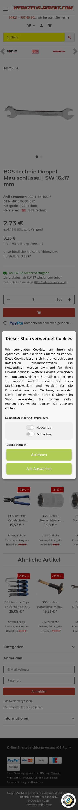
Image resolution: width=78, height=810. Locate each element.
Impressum (41, 417)
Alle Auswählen (39, 468)
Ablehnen (39, 454)
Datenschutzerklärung (18, 417)
